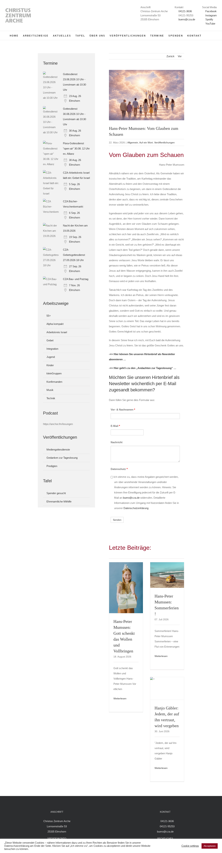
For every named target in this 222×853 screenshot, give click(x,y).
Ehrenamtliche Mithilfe (58, 501)
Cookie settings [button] (190, 845)
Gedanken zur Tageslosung (62, 457)
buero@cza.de (186, 19)
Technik (50, 398)
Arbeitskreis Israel (56, 332)
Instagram (211, 15)
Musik (49, 389)
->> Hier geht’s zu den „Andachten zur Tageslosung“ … (142, 368)
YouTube (210, 23)
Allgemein (132, 142)
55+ (48, 315)
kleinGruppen (54, 373)
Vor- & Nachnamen (123, 409)
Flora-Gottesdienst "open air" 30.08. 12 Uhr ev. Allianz (76, 148)
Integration (52, 348)
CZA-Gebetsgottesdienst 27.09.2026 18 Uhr (74, 255)
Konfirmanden (54, 381)
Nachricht (116, 442)
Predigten (51, 466)
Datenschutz (119, 469)
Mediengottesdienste (58, 449)
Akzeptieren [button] (210, 846)
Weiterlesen (119, 698)
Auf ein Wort (146, 142)
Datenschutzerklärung (135, 508)
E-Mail (115, 425)
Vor (180, 56)
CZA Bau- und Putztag (75, 279)
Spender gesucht (56, 493)
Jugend (50, 356)
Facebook (211, 11)
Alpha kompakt (54, 323)
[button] (207, 35)
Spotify (209, 19)
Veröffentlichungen (164, 142)
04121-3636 (185, 11)
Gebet (49, 340)
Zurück (170, 56)
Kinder (50, 365)
